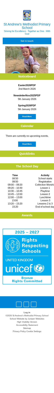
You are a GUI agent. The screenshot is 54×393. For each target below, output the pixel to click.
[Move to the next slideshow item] (48, 66)
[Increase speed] (33, 304)
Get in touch (27, 41)
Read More (27, 116)
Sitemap (27, 328)
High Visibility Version (27, 322)
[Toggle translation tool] (35, 3)
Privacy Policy (19, 331)
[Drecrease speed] (26, 304)
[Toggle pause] (18, 304)
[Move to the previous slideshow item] (48, 59)
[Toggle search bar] (42, 3)
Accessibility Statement (27, 325)
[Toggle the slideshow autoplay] (48, 53)
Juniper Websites (36, 319)
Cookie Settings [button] (33, 331)
